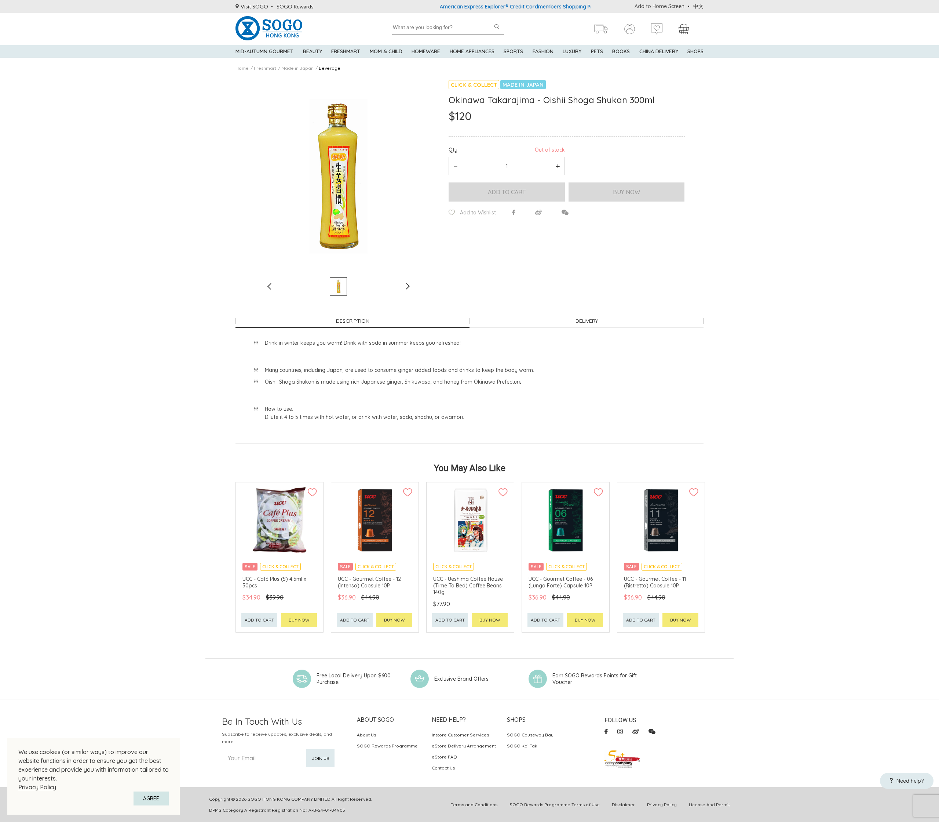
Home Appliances (472, 51)
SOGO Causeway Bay (530, 735)
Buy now (299, 620)
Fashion (543, 51)
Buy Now (626, 192)
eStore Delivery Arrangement (464, 746)
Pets (597, 51)
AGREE (151, 798)
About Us (366, 735)
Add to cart (507, 192)
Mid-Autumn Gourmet (264, 51)
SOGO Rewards (295, 6)
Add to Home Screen (659, 6)
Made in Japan (297, 68)
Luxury (572, 51)
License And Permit (709, 804)
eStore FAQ (444, 757)
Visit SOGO (254, 6)
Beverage (329, 68)
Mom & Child (386, 51)
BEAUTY (312, 51)
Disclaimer (623, 804)
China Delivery (658, 51)
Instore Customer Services (460, 735)
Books (621, 51)
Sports (513, 51)
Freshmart (345, 51)
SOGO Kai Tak (522, 746)
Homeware (426, 51)
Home (242, 68)
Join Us (320, 758)
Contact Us (443, 768)
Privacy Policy (37, 787)
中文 (698, 6)
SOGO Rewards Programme (387, 746)
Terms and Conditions (474, 804)
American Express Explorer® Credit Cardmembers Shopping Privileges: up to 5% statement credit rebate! (545, 6)
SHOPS (695, 51)
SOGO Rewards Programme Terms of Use (554, 804)
